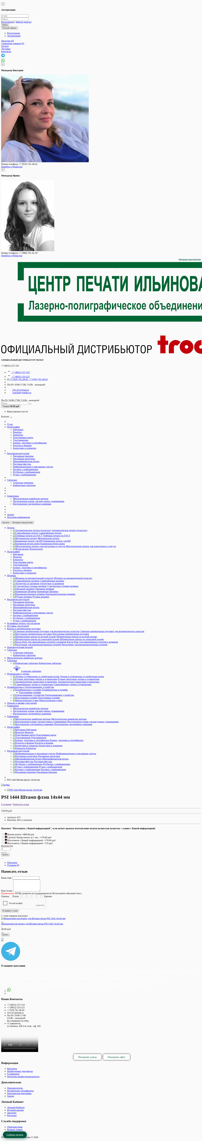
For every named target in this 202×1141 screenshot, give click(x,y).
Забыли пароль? (24, 22)
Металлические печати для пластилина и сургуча (91, 546)
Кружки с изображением (25, 469)
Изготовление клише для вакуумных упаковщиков (38, 501)
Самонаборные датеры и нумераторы (72, 684)
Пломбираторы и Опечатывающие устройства (30, 687)
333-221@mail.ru (20, 390)
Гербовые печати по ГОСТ (56, 535)
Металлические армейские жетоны (30, 498)
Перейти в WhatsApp (11, 166)
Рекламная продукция (18, 453)
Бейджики (18, 429)
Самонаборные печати (50, 533)
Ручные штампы (41, 597)
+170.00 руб (45, 837)
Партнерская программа (19, 1093)
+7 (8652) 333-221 (20, 376)
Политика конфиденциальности (23, 1076)
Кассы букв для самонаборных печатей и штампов (92, 642)
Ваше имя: (6, 878)
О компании (13, 1074)
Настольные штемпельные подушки (70, 634)
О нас (10, 424)
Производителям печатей (20, 647)
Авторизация (13, 36)
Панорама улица (87, 1057)
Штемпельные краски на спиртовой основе (82, 639)
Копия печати (15, 834)
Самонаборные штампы (52, 581)
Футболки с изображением (26, 472)
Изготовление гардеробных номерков (32, 504)
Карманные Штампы (47, 591)
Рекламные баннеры (23, 456)
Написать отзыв (21, 804)
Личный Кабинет (16, 1107)
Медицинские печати (48, 538)
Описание (12, 862)
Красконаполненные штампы (60, 594)
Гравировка (13, 496)
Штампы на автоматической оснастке (73, 578)
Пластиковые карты (23, 437)
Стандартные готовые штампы (62, 586)
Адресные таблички (23, 482)
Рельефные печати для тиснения (23, 623)
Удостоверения (20, 440)
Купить (5, 855)
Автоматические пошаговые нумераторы (78, 682)
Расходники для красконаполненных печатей (84, 644)
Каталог (5, 522)
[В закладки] (2, 852)
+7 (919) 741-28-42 (38, 379)
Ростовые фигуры (22, 464)
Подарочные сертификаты (20, 1090)
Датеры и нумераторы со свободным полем (82, 676)
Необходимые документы (20, 1071)
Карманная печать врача (52, 543)
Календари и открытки (24, 448)
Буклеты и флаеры (22, 445)
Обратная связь (14, 1127)
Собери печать (15, 1134)
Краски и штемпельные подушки (24, 628)
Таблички (12, 480)
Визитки (17, 432)
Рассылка (12, 1115)
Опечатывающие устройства (59, 695)
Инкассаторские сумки (50, 700)
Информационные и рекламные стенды (33, 466)
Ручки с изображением (24, 474)
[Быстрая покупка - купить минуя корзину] (2, 858)
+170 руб (47, 843)
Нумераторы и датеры (18, 674)
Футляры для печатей (18, 626)
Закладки (11, 1112)
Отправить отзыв (10, 911)
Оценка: (5, 896)
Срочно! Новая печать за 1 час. (23, 837)
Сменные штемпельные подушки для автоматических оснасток (112, 631)
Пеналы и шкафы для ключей (22, 703)
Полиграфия (13, 427)
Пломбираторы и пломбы (55, 690)
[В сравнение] (5, 852)
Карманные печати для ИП (57, 541)
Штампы (11, 575)
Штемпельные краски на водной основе (76, 636)
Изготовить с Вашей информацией (25, 840)
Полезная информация (18, 517)
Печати (10, 527)
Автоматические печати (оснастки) (69, 530)
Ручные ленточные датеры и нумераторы (78, 679)
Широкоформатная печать (26, 461)
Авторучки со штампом (52, 583)
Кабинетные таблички (24, 485)
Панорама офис (116, 1057)
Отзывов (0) (13, 865)
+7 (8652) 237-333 (20, 372)
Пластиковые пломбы (30, 692)
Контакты (12, 1068)
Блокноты (18, 435)
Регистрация (7, 22)
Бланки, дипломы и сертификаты (30, 443)
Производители (15, 1088)
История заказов (15, 1110)
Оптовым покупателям (190, 259)
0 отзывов (6, 804)
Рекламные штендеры (24, 458)
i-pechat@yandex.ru (21, 392)
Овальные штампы (44, 589)
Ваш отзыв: (7, 890)
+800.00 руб (28, 834)
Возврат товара (14, 1129)
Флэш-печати (36, 549)
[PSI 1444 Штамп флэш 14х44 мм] (24, 790)
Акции (10, 514)
